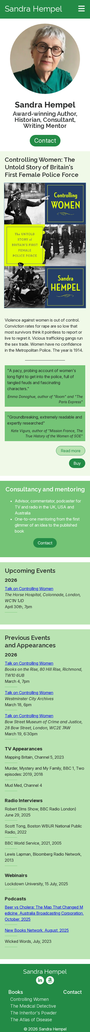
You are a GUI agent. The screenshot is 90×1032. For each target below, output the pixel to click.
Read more (70, 450)
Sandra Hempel (33, 9)
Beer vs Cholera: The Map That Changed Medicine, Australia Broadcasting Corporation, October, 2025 (44, 913)
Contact (45, 140)
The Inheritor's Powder (33, 1012)
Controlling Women (29, 999)
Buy (77, 463)
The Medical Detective (33, 1006)
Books (15, 992)
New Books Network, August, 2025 (37, 930)
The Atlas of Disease (31, 1019)
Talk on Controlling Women (29, 588)
